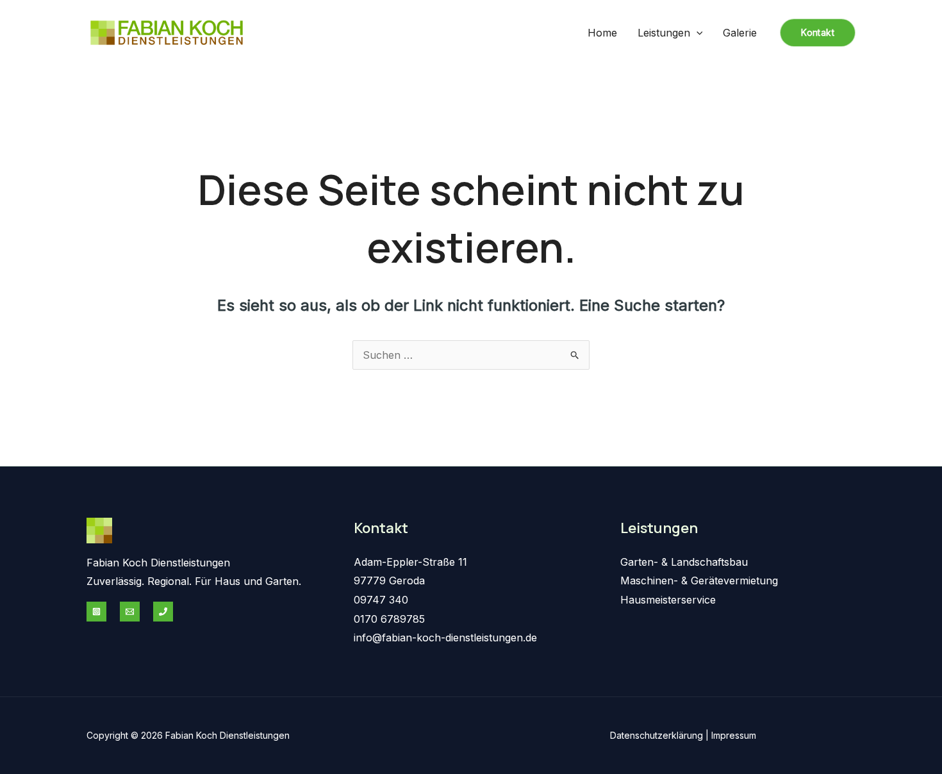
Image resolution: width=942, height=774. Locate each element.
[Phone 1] (163, 612)
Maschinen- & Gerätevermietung (699, 580)
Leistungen (664, 32)
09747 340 (381, 599)
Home (602, 32)
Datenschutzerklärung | (660, 735)
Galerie (740, 32)
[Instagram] (96, 612)
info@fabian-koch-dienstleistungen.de (445, 637)
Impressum (733, 735)
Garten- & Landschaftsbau (684, 562)
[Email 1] (130, 612)
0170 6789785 (389, 619)
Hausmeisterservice (668, 599)
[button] (696, 32)
